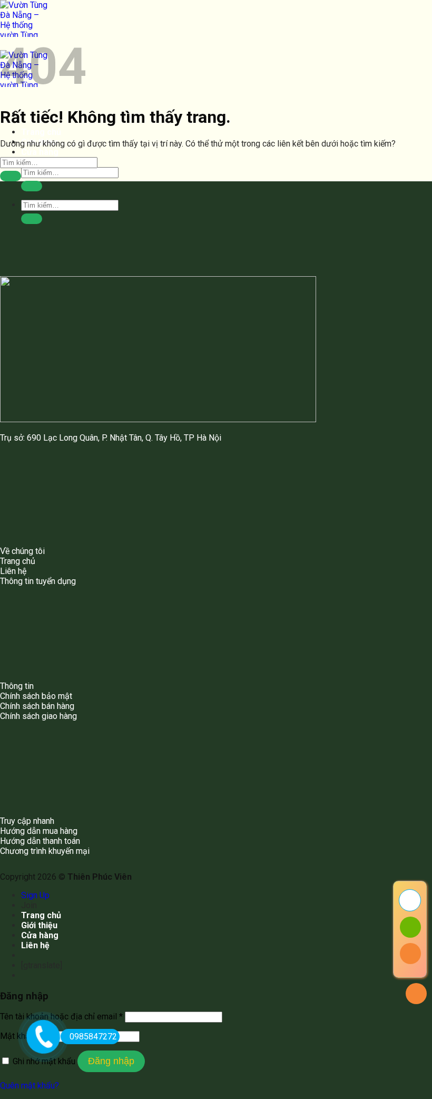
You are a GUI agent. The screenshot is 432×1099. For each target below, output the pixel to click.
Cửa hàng (39, 152)
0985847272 (93, 1037)
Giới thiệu (39, 925)
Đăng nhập (111, 1061)
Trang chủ (41, 132)
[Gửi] (31, 186)
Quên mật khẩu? (29, 1086)
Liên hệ (35, 945)
